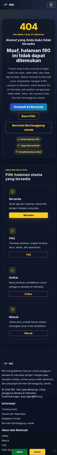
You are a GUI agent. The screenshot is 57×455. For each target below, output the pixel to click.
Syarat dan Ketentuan (14, 413)
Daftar (28, 294)
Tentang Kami (9, 409)
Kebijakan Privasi (11, 418)
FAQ (28, 254)
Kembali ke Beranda (28, 107)
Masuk (29, 333)
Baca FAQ (28, 116)
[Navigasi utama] (51, 5)
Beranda (29, 215)
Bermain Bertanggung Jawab (28, 127)
